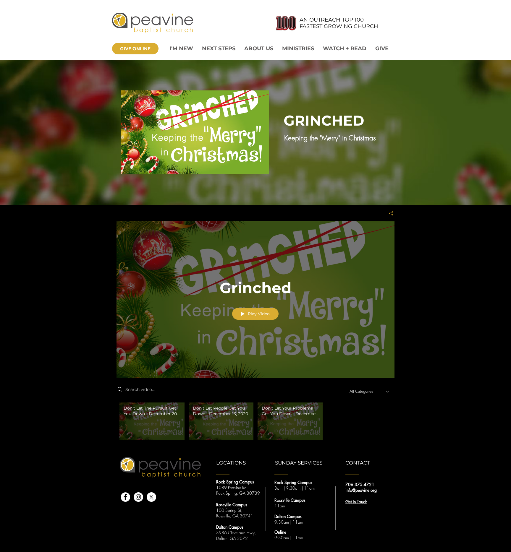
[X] (151, 497)
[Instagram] (138, 497)
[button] (259, 48)
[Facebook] (125, 497)
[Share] (388, 213)
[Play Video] (152, 421)
